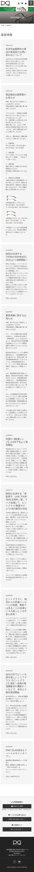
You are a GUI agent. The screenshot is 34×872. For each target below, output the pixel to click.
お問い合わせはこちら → (17, 819)
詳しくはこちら (12, 298)
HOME (2, 25)
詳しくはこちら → (17, 829)
